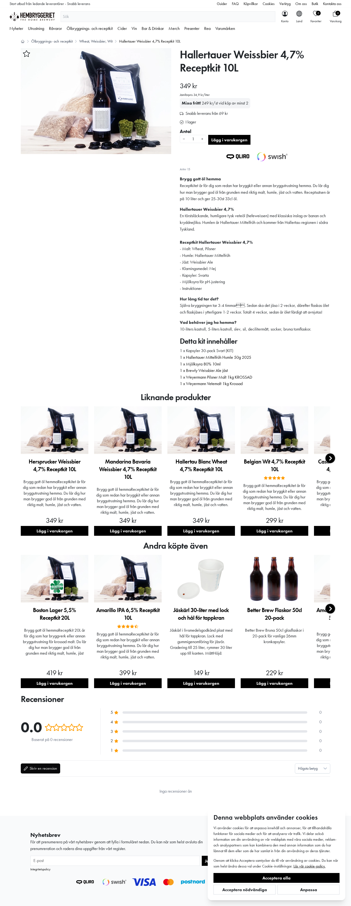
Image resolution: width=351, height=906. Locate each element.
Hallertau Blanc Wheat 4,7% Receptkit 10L (201, 465)
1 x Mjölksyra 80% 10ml (200, 364)
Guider (222, 3)
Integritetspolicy (40, 869)
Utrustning (36, 28)
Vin (134, 28)
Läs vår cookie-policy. (309, 866)
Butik (315, 3)
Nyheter (16, 28)
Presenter (191, 28)
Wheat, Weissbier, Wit (95, 41)
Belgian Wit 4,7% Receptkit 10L (274, 465)
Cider (122, 28)
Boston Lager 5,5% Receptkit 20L (54, 613)
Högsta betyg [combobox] (308, 768)
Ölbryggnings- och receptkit (90, 28)
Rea (207, 28)
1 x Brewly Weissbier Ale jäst (204, 370)
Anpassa (308, 889)
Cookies (269, 3)
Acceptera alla (276, 878)
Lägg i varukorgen (229, 140)
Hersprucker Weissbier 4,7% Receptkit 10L (54, 465)
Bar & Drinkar (153, 28)
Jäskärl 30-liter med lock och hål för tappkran (201, 613)
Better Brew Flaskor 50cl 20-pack (274, 613)
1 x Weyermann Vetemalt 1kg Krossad (211, 384)
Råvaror (55, 28)
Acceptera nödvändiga (244, 889)
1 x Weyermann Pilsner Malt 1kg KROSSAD (216, 377)
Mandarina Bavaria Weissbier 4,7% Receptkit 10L (127, 469)
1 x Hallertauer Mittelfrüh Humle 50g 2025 (215, 357)
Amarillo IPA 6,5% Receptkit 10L (128, 613)
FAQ (235, 3)
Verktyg (285, 3)
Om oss (301, 3)
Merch (174, 28)
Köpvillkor (251, 3)
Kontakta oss (332, 3)
